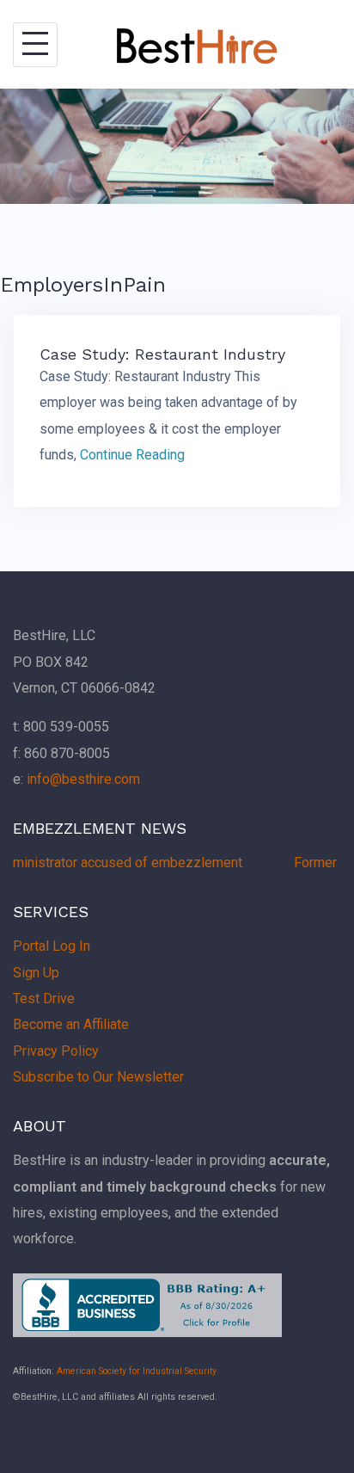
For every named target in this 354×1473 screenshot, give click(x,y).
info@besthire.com (83, 779)
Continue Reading (132, 455)
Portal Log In (51, 946)
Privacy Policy (56, 1051)
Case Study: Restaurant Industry (162, 354)
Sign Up (36, 973)
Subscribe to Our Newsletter (98, 1077)
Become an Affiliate (71, 1024)
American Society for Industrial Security (137, 1371)
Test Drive (44, 998)
